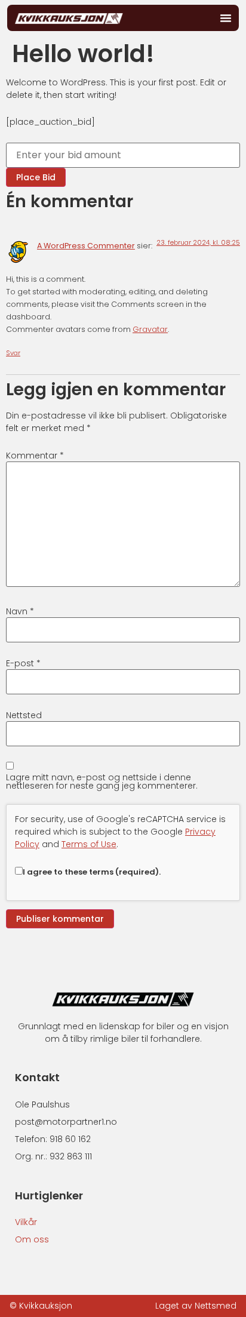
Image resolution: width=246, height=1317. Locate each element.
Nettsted (24, 715)
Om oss (32, 1239)
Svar (13, 353)
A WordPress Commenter (86, 246)
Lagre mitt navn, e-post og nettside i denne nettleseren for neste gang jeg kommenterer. (102, 781)
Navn (20, 611)
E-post (23, 663)
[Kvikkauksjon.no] (68, 17)
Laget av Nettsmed (195, 1306)
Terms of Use (88, 844)
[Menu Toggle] (226, 18)
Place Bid (36, 177)
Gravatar (150, 329)
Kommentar (35, 455)
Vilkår (26, 1222)
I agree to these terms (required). (92, 871)
